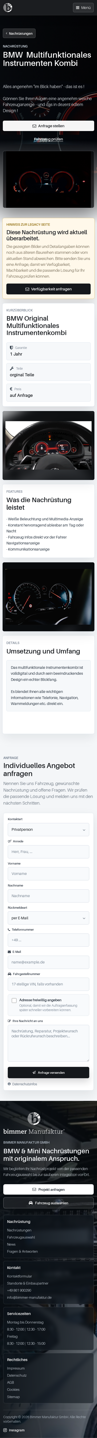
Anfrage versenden (51, 1072)
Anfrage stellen (51, 125)
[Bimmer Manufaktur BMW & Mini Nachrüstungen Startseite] (7, 7)
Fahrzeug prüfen (48, 139)
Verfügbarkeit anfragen (51, 289)
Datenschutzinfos (24, 1084)
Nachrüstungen (20, 33)
